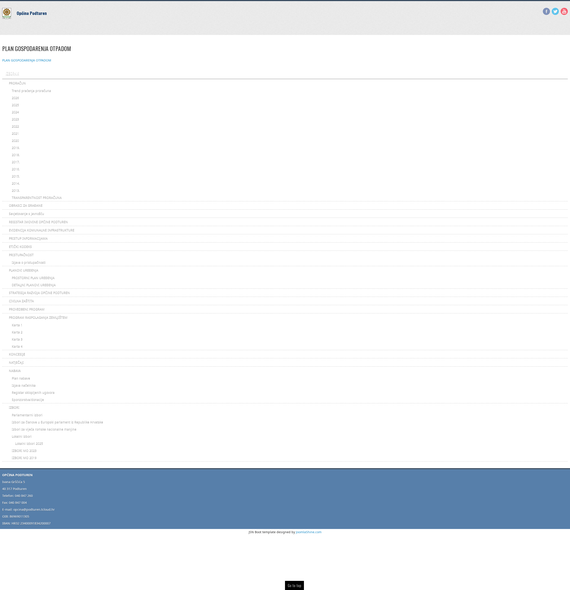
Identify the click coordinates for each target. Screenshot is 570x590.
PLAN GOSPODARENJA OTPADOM (26, 60)
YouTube (564, 11)
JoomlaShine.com (309, 532)
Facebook (546, 11)
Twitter (555, 11)
